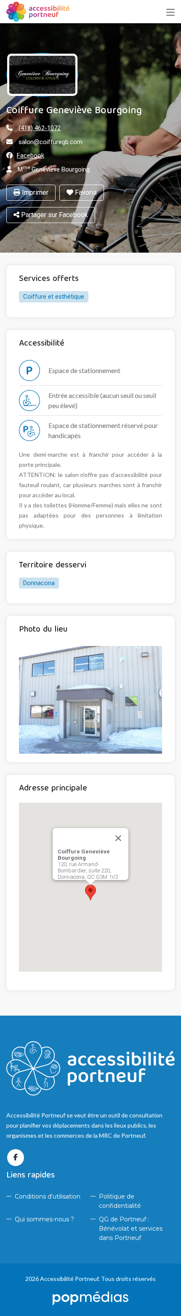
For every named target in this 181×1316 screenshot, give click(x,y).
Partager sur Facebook (53, 215)
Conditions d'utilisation (47, 1196)
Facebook (30, 155)
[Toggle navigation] (170, 12)
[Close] (118, 838)
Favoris (85, 192)
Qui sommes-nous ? (44, 1219)
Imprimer (34, 192)
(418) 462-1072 (40, 128)
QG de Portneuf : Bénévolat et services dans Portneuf (130, 1228)
